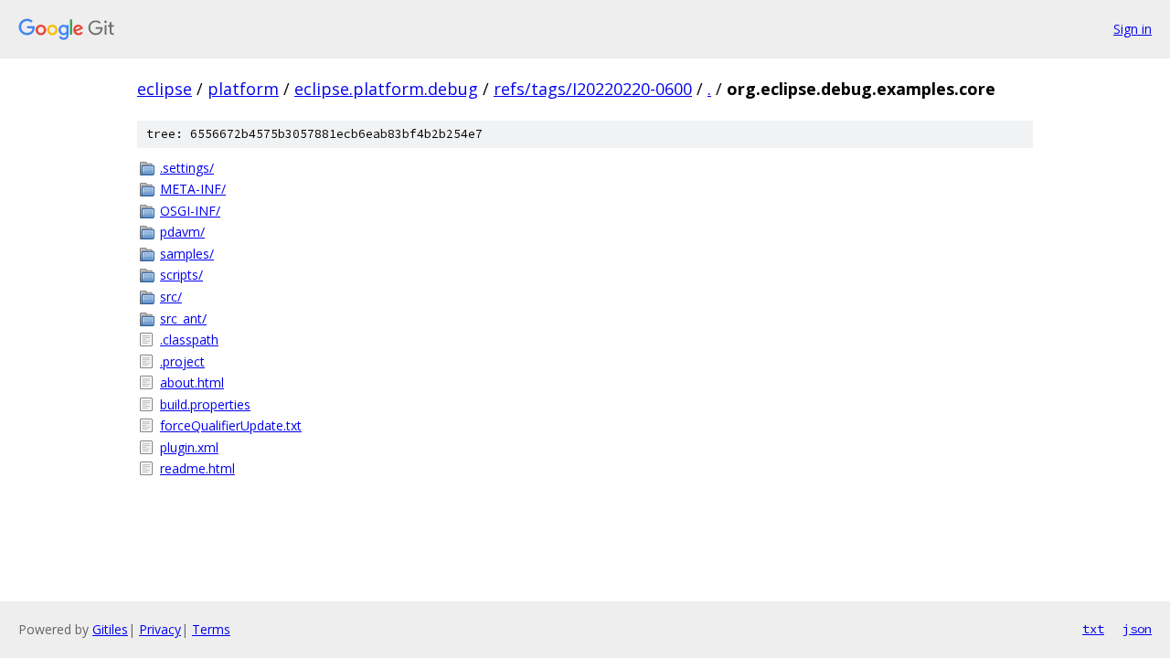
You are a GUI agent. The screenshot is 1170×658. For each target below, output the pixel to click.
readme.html (197, 468)
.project (182, 361)
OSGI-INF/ (190, 210)
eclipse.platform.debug (386, 89)
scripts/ (181, 274)
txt (1093, 629)
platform (243, 89)
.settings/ (187, 167)
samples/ (187, 253)
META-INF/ (193, 188)
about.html (192, 382)
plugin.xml (189, 447)
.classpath (189, 339)
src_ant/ (183, 318)
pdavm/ (182, 231)
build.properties (205, 404)
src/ (171, 296)
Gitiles (110, 629)
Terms (211, 629)
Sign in (1132, 28)
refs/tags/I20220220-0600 (593, 89)
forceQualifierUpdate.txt (231, 425)
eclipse (164, 89)
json (1137, 629)
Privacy (160, 629)
